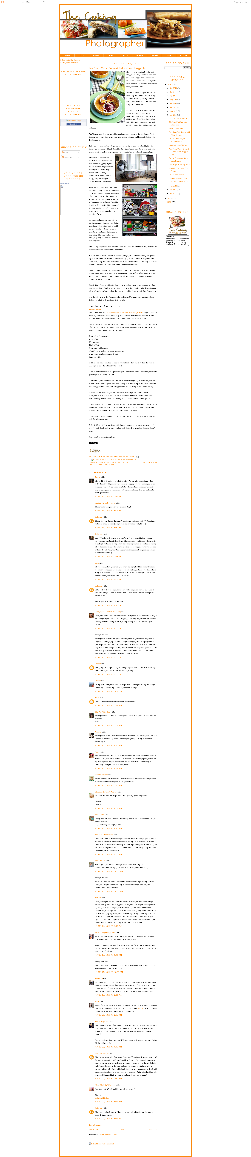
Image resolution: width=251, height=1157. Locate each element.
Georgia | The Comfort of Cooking (108, 611)
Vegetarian (140, 55)
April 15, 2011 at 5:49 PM (108, 496)
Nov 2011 (173, 88)
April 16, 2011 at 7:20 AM (108, 785)
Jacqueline (99, 978)
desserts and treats (106, 462)
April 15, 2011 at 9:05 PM (108, 628)
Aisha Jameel (100, 814)
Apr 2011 (173, 115)
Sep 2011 (173, 95)
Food (82, 55)
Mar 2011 (173, 186)
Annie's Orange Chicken (178, 145)
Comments (68, 157)
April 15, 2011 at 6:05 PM (108, 510)
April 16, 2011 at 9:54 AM (108, 854)
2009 (169, 202)
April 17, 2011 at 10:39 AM (109, 972)
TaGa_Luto (99, 534)
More (169, 55)
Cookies (96, 55)
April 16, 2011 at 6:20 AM (108, 745)
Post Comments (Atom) (108, 1134)
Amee (97, 752)
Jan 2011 (173, 193)
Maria (97, 697)
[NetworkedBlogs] (73, 120)
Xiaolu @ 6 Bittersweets (104, 834)
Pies (111, 55)
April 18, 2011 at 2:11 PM (108, 995)
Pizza (125, 55)
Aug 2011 (173, 99)
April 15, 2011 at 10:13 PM (109, 691)
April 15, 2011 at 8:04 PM (108, 579)
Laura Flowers (65, 184)
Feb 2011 (173, 189)
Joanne (97, 477)
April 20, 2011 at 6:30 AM (108, 1047)
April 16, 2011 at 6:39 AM (108, 768)
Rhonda (98, 663)
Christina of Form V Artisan (105, 792)
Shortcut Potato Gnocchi (178, 118)
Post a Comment (95, 1125)
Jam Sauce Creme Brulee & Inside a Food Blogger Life (118, 68)
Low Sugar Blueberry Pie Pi (179, 164)
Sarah (97, 1001)
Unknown (98, 517)
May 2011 (174, 111)
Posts (66, 152)
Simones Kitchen (101, 774)
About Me (183, 55)
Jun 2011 (173, 107)
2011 (169, 84)
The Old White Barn (102, 712)
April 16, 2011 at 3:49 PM (108, 926)
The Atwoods (100, 860)
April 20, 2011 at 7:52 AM (108, 1078)
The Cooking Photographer (105, 932)
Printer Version (95, 309)
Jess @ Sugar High (102, 1021)
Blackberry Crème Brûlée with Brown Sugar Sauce (124, 312)
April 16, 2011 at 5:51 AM (108, 725)
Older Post (153, 1129)
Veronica (98, 897)
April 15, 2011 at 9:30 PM (108, 674)
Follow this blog (73, 124)
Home (67, 55)
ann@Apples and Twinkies (105, 503)
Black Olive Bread (176, 128)
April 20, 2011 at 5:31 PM (108, 1118)
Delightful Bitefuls (102, 1098)
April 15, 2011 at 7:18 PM (108, 556)
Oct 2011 (173, 92)
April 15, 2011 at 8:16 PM (108, 605)
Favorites (154, 55)
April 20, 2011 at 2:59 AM (108, 1015)
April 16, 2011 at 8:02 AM (108, 808)
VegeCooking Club (102, 1053)
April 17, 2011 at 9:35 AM (108, 955)
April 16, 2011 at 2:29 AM (108, 705)
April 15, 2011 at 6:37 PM (108, 527)
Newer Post (93, 1129)
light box (141, 1008)
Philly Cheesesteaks (176, 174)
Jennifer (98, 732)
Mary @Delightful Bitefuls (105, 1085)
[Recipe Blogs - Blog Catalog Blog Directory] (113, 460)
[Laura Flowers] (68, 214)
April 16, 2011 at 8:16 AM (108, 828)
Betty (97, 563)
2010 (169, 198)
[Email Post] (137, 457)
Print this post (150, 462)
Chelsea (98, 680)
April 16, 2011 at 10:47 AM (109, 871)
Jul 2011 (173, 103)
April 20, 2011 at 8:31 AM (108, 1101)
